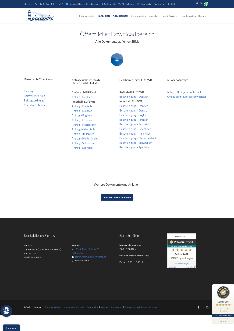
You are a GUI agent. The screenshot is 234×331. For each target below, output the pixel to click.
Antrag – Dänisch (82, 106)
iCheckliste (104, 15)
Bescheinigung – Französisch (135, 124)
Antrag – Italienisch (83, 134)
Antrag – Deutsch (82, 97)
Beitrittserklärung (34, 96)
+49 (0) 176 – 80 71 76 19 (86, 249)
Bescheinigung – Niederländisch (137, 138)
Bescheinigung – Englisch (133, 115)
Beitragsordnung (34, 100)
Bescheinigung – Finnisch (133, 119)
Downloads (146, 4)
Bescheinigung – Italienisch (134, 133)
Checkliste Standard (36, 105)
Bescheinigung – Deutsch (133, 96)
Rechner (202, 15)
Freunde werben (188, 15)
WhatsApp (78, 252)
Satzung (28, 91)
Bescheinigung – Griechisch (135, 129)
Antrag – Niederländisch (86, 138)
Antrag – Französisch (84, 124)
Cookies (153, 307)
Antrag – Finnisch (82, 120)
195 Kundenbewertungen (223, 315)
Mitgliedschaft (86, 15)
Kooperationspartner (74, 307)
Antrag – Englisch (82, 115)
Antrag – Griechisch (83, 129)
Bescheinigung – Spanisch (134, 147)
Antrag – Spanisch (82, 147)
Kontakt (171, 4)
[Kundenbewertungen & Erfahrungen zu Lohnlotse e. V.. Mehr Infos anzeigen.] (181, 267)
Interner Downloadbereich (117, 197)
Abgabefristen (120, 15)
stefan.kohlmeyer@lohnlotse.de (84, 4)
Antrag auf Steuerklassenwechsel (186, 96)
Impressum (116, 307)
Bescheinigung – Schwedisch (135, 142)
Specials (153, 15)
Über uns (28, 4)
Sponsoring (159, 4)
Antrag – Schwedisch (84, 143)
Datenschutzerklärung (136, 307)
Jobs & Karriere (169, 15)
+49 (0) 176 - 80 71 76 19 (50, 4)
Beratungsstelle (138, 15)
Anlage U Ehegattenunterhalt (184, 92)
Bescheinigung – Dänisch (133, 106)
